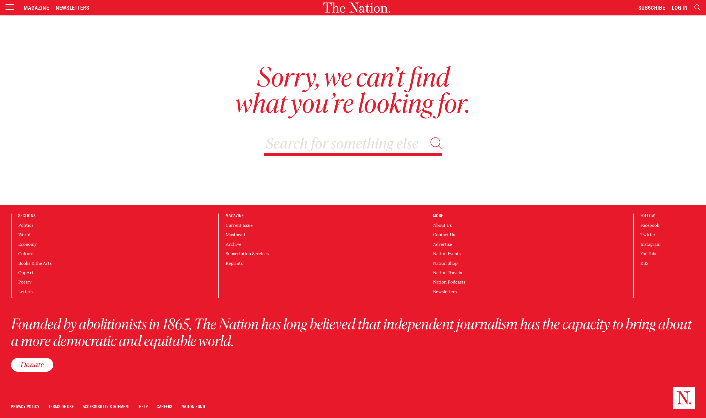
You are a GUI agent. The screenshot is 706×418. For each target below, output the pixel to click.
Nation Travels (447, 272)
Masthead (235, 234)
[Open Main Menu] (10, 7)
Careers (164, 406)
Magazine (36, 7)
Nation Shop (445, 263)
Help (143, 406)
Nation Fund (193, 406)
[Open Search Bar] (697, 7)
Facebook (649, 225)
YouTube (648, 253)
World (24, 234)
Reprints (234, 263)
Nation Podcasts (449, 282)
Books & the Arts (35, 263)
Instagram (650, 244)
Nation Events (447, 253)
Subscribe (651, 7)
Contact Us (444, 234)
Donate (32, 364)
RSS (644, 263)
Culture (25, 253)
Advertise (442, 244)
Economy (27, 244)
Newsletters (73, 7)
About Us (442, 225)
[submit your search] (436, 143)
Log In (680, 7)
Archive (233, 244)
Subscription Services (247, 253)
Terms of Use (61, 406)
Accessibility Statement (106, 406)
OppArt (25, 272)
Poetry (24, 282)
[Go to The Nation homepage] (356, 7)
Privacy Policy (25, 406)
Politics (25, 225)
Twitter (648, 234)
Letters (25, 291)
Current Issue (239, 225)
